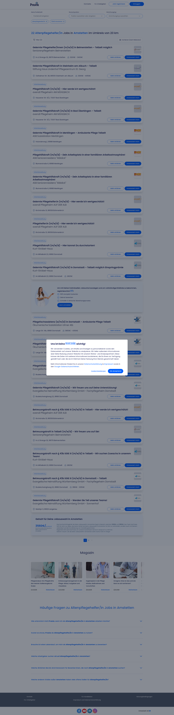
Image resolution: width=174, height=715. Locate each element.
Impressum (108, 364)
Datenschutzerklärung (93, 364)
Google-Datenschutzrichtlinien (66, 366)
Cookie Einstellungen (98, 371)
